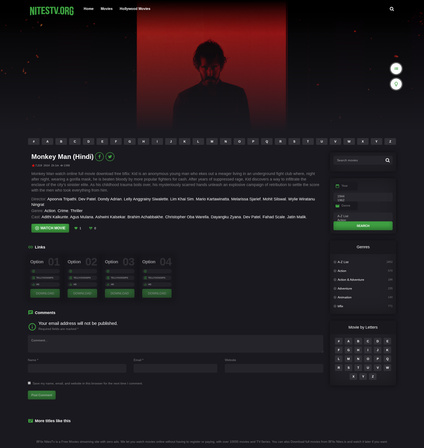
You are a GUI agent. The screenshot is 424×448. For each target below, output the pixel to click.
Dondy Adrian (110, 199)
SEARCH (363, 226)
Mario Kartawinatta (212, 199)
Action (49, 211)
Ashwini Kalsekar (110, 217)
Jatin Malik (296, 217)
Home (89, 9)
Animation (345, 297)
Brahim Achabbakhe (145, 217)
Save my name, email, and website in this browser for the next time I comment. (88, 383)
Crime (63, 211)
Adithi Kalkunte (55, 217)
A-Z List (343, 262)
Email (138, 360)
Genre (345, 205)
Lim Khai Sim (182, 199)
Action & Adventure (351, 279)
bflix (340, 306)
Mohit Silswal (274, 199)
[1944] (363, 196)
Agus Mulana (81, 217)
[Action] (363, 220)
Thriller (76, 211)
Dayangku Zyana (226, 217)
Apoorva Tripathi (61, 199)
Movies (107, 9)
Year (344, 185)
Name (33, 360)
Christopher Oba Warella (187, 217)
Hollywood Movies (135, 9)
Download (45, 293)
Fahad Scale (274, 217)
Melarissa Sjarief (246, 199)
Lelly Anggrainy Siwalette (146, 199)
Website (230, 360)
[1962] (363, 200)
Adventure (345, 288)
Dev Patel (87, 199)
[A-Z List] (363, 216)
